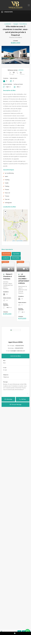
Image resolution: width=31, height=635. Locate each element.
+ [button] (5, 212)
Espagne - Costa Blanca (20, 24)
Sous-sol (7, 193)
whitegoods (8, 202)
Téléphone (5, 374)
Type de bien (16, 253)
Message (5, 382)
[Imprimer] (21, 73)
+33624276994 (8, 12)
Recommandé (6, 253)
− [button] (5, 214)
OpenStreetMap (19, 240)
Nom (4, 360)
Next (28, 55)
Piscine (7, 189)
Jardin (7, 183)
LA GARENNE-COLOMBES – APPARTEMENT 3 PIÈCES (23, 278)
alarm (6, 176)
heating (7, 179)
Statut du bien (16, 258)
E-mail (4, 367)
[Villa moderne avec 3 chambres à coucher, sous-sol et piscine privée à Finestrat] (15, 223)
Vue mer (7, 199)
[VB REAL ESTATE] (15, 8)
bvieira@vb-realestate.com (17, 351)
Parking (7, 186)
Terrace (7, 196)
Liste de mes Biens (15, 356)
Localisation (7, 24)
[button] (27, 631)
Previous (3, 55)
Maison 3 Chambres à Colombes (7, 276)
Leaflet (13, 240)
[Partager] (10, 73)
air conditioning (9, 173)
